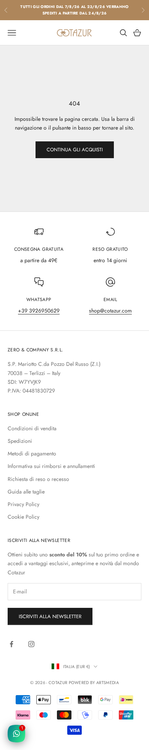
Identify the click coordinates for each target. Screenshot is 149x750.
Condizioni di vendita (32, 428)
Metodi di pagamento (32, 453)
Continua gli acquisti (75, 149)
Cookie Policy (23, 517)
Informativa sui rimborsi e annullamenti (51, 466)
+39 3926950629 (39, 310)
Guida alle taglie (26, 491)
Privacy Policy (23, 504)
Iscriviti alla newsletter (50, 616)
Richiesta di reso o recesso (38, 479)
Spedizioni (20, 441)
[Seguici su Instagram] (31, 644)
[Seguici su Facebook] (11, 644)
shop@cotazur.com (110, 310)
